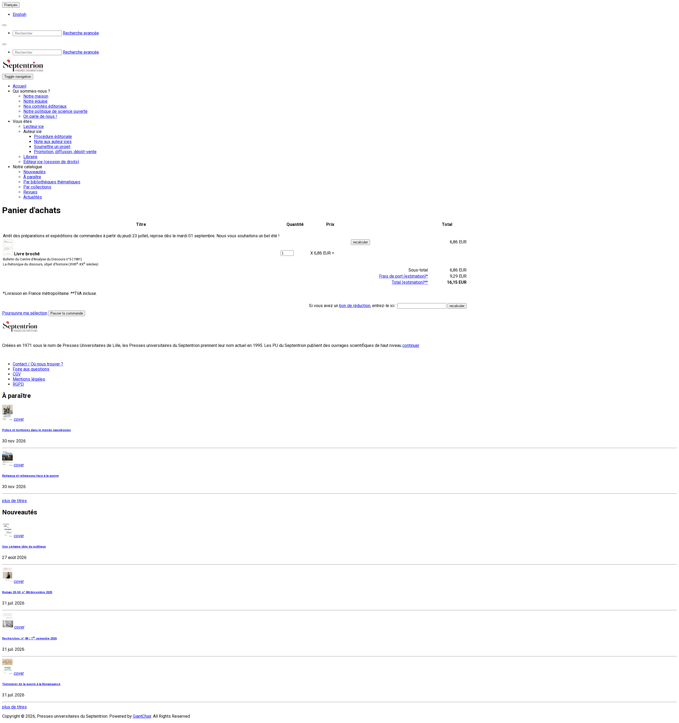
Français (11, 5)
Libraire (30, 156)
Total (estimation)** (410, 282)
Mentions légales (29, 379)
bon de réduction (354, 305)
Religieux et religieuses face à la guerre (30, 475)
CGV (17, 374)
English (19, 14)
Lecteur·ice (33, 126)
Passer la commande (66, 313)
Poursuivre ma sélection (24, 313)
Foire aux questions (31, 369)
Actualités (32, 197)
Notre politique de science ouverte (55, 111)
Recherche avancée (81, 33)
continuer (410, 345)
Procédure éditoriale (53, 136)
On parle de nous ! (40, 116)
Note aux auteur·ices (53, 141)
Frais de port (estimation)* (403, 276)
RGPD (18, 384)
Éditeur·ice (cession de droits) (51, 161)
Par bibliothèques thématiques (51, 181)
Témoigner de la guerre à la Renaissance (31, 684)
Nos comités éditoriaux (45, 106)
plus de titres (14, 500)
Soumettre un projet (52, 146)
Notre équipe (35, 101)
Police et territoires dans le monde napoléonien (36, 430)
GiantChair (142, 716)
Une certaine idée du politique (24, 546)
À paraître (32, 176)
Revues (30, 192)
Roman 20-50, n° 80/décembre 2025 (27, 592)
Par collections (37, 187)
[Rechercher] (4, 25)
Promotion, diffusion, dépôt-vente (65, 151)
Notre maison (35, 96)
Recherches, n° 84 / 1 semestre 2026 (29, 638)
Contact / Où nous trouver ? (38, 364)
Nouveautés (34, 171)
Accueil (19, 86)
